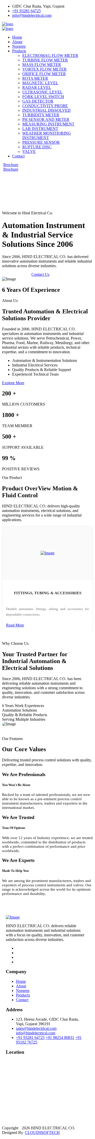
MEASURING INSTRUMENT (48, 124)
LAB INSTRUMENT (40, 128)
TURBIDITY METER (40, 115)
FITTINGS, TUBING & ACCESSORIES (47, 593)
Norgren (19, 46)
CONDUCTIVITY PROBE (45, 106)
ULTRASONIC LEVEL (42, 92)
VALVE (29, 151)
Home (17, 37)
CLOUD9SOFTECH (42, 1132)
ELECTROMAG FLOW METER (50, 55)
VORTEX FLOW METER (44, 69)
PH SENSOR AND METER (45, 119)
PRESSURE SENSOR (41, 142)
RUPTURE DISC (37, 147)
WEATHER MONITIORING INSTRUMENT (46, 135)
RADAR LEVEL (36, 87)
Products (19, 51)
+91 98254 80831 (60, 1037)
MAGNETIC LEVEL (40, 83)
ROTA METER (35, 78)
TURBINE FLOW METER (45, 60)
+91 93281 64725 (26, 11)
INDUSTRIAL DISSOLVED (46, 110)
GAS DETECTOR (37, 101)
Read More (15, 625)
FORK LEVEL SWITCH (43, 96)
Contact (18, 156)
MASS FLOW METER (41, 64)
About (17, 42)
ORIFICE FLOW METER (44, 74)
